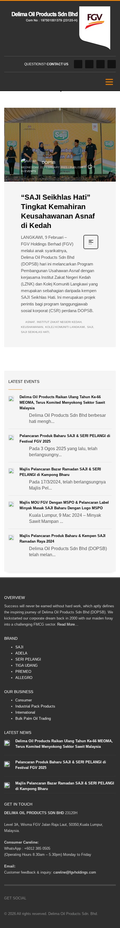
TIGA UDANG (26, 665)
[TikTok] (55, 898)
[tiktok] (111, 64)
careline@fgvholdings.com (74, 872)
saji (90, 326)
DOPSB (48, 162)
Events (30, 171)
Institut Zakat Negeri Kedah (59, 321)
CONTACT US (57, 64)
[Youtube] (47, 898)
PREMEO (23, 671)
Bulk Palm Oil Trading (33, 718)
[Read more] (91, 248)
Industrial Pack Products (35, 706)
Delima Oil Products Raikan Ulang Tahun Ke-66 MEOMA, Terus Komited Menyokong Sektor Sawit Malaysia (62, 402)
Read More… (67, 624)
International (25, 712)
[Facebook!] (30, 898)
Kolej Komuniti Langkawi (65, 326)
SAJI (19, 647)
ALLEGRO (23, 678)
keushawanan (32, 326)
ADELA (21, 653)
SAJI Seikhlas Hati (35, 331)
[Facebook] (78, 64)
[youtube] (100, 64)
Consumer (23, 700)
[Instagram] (89, 64)
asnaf (30, 321)
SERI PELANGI (28, 659)
